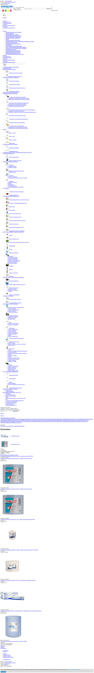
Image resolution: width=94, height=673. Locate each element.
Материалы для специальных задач (8, 426)
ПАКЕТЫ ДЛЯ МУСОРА (11, 42)
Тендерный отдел (7, 22)
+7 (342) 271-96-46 (11, 2)
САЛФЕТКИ (8, 45)
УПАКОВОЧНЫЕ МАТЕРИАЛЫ (13, 51)
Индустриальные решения (9, 25)
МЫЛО (7, 39)
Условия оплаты (6, 654)
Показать (3, 452)
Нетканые (18, 426)
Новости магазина (6, 409)
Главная (5, 20)
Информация (3, 648)
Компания (3, 645)
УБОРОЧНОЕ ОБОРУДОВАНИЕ (13, 50)
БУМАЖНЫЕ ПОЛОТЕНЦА (12, 34)
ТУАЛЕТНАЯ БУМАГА (11, 49)
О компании (5, 650)
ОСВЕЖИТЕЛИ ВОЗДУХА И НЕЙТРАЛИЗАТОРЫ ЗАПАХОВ (20, 41)
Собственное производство (9, 27)
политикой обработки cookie (74, 669)
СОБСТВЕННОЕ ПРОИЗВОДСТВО (14, 46)
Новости (5, 651)
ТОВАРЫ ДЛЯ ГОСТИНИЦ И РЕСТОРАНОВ (16, 48)
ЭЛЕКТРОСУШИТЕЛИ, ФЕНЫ (13, 53)
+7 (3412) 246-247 (8, 1)
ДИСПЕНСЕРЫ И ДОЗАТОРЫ (13, 38)
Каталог (5, 17)
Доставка (5, 24)
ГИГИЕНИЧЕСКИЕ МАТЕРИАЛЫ (13, 35)
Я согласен (3, 671)
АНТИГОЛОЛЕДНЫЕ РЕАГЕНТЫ (13, 32)
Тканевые (22, 426)
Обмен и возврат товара (8, 657)
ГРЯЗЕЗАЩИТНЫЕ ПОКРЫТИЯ (13, 36)
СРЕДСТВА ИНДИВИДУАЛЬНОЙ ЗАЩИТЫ (16, 47)
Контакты (5, 26)
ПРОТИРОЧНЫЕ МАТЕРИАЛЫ (13, 43)
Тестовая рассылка (16, 409)
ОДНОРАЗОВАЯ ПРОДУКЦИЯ (13, 40)
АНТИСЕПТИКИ (10, 33)
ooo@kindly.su (7, 3)
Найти (5, 64)
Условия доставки (7, 656)
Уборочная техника (7, 23)
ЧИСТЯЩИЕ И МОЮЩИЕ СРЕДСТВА (14, 54)
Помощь (2, 647)
